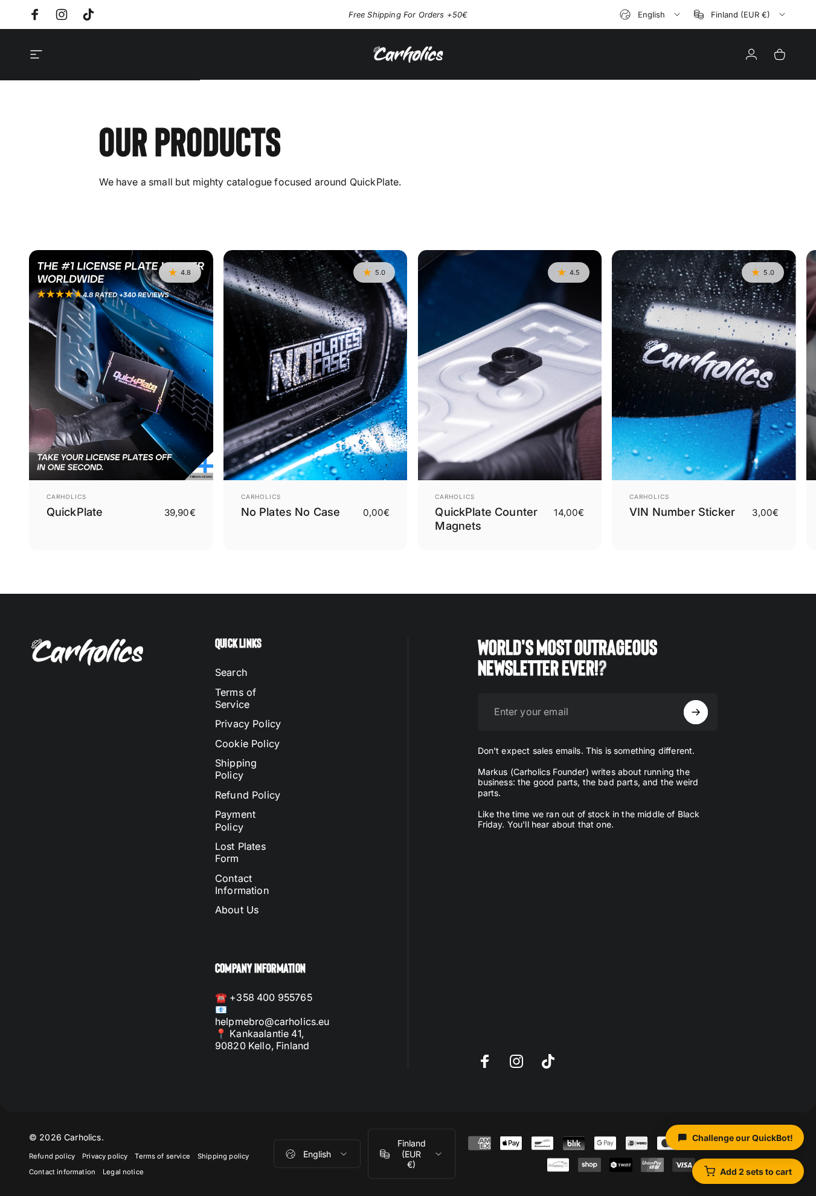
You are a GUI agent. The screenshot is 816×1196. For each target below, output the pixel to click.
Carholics (66, 496)
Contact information (62, 1172)
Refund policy (52, 1156)
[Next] (752, 400)
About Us (237, 910)
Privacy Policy (248, 724)
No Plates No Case (291, 511)
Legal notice (123, 1172)
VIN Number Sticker (682, 511)
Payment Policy (235, 820)
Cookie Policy (247, 744)
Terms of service (162, 1156)
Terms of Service (235, 698)
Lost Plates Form (240, 852)
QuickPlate (75, 511)
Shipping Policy (236, 769)
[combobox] (651, 14)
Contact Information (242, 884)
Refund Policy (247, 795)
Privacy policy (104, 1156)
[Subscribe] (696, 712)
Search (231, 672)
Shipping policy (223, 1156)
